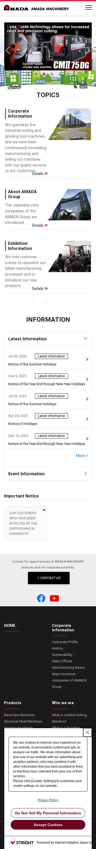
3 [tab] (44, 74)
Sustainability (62, 655)
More (81, 455)
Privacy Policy (48, 800)
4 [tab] (52, 74)
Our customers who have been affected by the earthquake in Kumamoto (23, 523)
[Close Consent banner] (87, 732)
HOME (9, 625)
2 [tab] (36, 74)
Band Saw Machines (19, 715)
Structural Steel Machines (23, 721)
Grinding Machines (18, 728)
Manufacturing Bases (68, 667)
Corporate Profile (65, 642)
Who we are (63, 702)
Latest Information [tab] (27, 338)
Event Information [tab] (26, 473)
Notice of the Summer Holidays (32, 364)
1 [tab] (28, 74)
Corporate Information (63, 627)
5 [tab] (60, 74)
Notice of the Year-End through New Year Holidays (46, 384)
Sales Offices (62, 661)
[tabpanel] (48, 46)
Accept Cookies (48, 825)
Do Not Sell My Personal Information (48, 813)
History (57, 648)
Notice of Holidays (22, 424)
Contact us (50, 578)
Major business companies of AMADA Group (69, 680)
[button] (41, 598)
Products (12, 702)
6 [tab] (68, 74)
